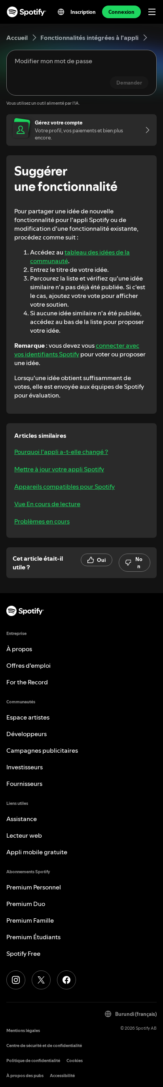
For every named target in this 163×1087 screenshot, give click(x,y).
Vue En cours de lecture (47, 503)
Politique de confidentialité (33, 1061)
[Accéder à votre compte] (144, 130)
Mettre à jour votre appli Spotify (59, 469)
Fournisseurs (24, 783)
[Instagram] (15, 979)
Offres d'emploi (28, 665)
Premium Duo (25, 903)
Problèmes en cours (42, 521)
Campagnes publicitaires (42, 750)
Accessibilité (62, 1076)
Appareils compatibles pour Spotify (64, 486)
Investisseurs (24, 767)
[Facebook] (66, 979)
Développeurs (26, 733)
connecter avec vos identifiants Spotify (76, 349)
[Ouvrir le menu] (152, 11)
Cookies (74, 1061)
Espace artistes (27, 717)
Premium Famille (30, 920)
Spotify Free (23, 953)
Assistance (21, 818)
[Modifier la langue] (61, 12)
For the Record (27, 682)
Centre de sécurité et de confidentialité (44, 1046)
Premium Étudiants (33, 937)
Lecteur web (24, 835)
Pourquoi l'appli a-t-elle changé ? (61, 451)
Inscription (83, 11)
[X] (41, 979)
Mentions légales (23, 1031)
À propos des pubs (25, 1076)
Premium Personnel (33, 887)
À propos (19, 648)
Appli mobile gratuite (36, 852)
